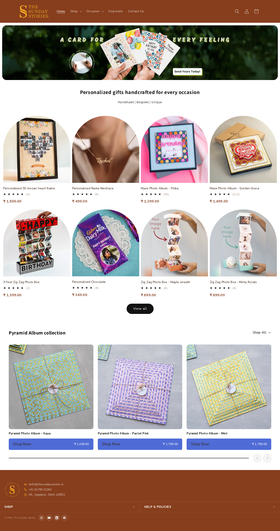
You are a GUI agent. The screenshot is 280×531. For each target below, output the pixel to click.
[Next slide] (267, 458)
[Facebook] (64, 518)
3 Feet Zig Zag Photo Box (21, 282)
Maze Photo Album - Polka (159, 188)
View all (140, 308)
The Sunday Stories (25, 517)
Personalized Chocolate (89, 282)
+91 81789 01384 (40, 489)
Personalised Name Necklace (93, 188)
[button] (76, 11)
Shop (8, 506)
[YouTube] (49, 518)
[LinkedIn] (57, 518)
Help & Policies (158, 506)
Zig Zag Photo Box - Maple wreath (165, 282)
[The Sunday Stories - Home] (12, 490)
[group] (140, 52)
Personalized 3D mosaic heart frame (29, 188)
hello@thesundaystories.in (46, 484)
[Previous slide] (257, 458)
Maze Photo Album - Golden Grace (234, 188)
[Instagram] (41, 518)
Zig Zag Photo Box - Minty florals (233, 282)
